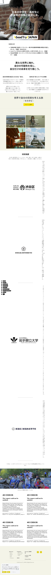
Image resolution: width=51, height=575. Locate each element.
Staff (11, 556)
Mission (11, 554)
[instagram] (41, 552)
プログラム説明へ (29, 104)
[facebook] (38, 552)
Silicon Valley (20, 553)
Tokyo (19, 555)
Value (11, 555)
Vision (11, 553)
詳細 (17, 49)
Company (12, 558)
